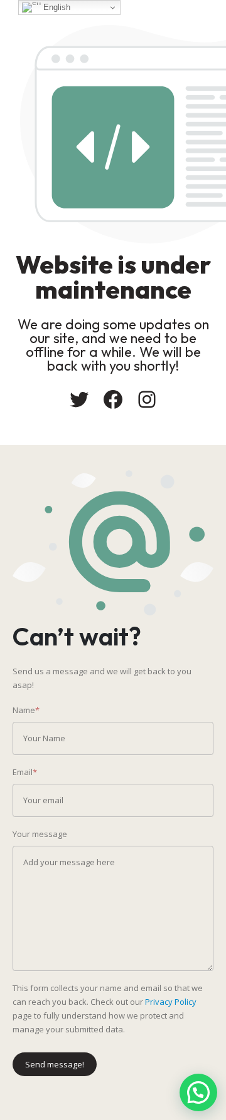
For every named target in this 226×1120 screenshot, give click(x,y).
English (55, 7)
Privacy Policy (170, 1001)
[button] (198, 1092)
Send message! (54, 1064)
